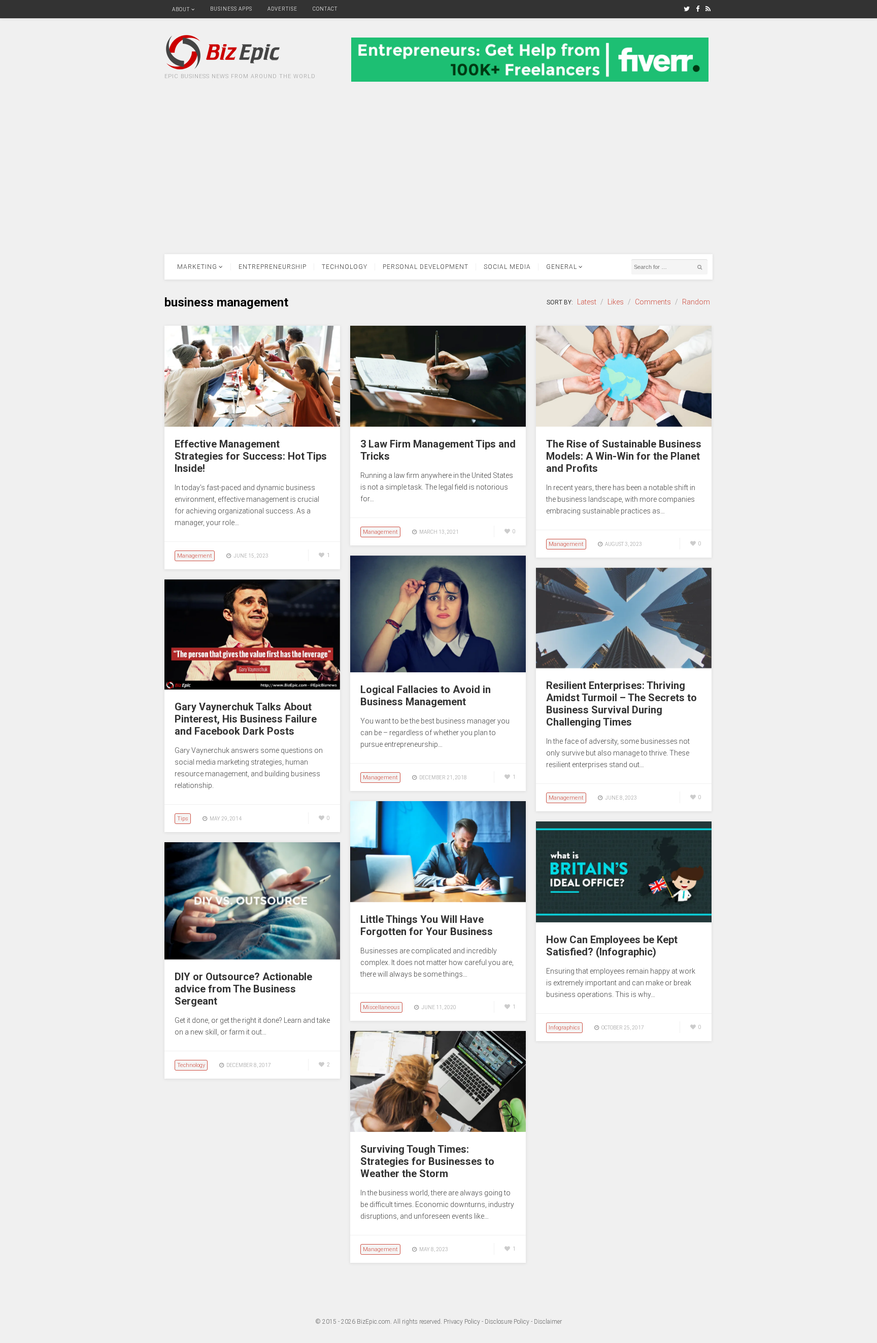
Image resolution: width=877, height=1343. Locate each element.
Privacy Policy (462, 1321)
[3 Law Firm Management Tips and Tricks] (438, 424)
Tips (182, 818)
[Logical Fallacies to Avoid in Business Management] (438, 670)
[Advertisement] (438, 178)
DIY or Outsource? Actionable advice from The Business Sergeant (243, 989)
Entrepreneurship (273, 266)
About (181, 9)
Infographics (564, 1027)
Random (696, 302)
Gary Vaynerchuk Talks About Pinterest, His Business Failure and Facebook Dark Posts (246, 719)
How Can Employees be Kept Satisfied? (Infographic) (612, 946)
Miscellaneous (381, 1007)
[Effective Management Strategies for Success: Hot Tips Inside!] (252, 424)
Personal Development (425, 266)
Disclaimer (548, 1321)
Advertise (282, 9)
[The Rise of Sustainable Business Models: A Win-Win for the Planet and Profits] (624, 424)
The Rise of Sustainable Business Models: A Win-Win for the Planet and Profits (623, 456)
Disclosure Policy (507, 1321)
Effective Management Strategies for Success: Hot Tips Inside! (251, 456)
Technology (344, 266)
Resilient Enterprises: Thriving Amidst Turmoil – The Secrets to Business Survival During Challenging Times (621, 703)
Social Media (507, 266)
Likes (616, 302)
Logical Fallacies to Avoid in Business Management (425, 695)
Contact (325, 9)
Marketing (197, 266)
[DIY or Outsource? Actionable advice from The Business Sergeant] (252, 957)
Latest (586, 302)
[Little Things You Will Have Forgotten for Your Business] (438, 900)
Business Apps (231, 9)
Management (194, 556)
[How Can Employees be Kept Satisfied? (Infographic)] (624, 920)
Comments (653, 302)
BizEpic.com (373, 1321)
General (561, 266)
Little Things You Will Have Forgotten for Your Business (426, 925)
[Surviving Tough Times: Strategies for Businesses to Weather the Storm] (438, 1129)
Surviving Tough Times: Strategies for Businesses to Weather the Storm (427, 1161)
